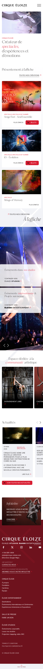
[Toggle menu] (39, 5)
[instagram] (21, 547)
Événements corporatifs (10, 629)
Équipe (4, 591)
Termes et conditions (10, 643)
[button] (4, 345)
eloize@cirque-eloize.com (11, 555)
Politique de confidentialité (12, 646)
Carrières (5, 588)
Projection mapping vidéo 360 (13, 634)
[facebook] (3, 547)
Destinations (6, 602)
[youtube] (40, 547)
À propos (5, 583)
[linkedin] (31, 547)
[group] (17, 387)
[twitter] (12, 547)
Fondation (5, 585)
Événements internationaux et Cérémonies (17, 604)
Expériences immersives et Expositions (16, 607)
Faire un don (7, 618)
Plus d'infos (18, 122)
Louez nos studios (8, 631)
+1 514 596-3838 (8, 553)
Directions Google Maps (10, 558)
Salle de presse (9, 614)
